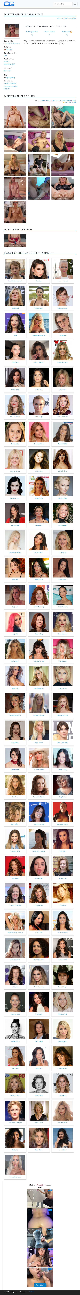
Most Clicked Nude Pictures (65, 100)
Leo (5, 56)
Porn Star (7, 71)
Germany (9, 49)
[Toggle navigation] (75, 4)
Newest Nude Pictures (48, 100)
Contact (31, 1292)
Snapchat (14, 86)
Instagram (7, 86)
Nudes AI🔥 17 (67, 33)
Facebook (7, 83)
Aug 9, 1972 (10, 44)
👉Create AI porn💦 (69, 102)
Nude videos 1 (49, 33)
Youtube (7, 89)
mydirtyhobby (10, 77)
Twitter (13, 83)
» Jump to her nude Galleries (66, 18)
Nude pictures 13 (32, 33)
